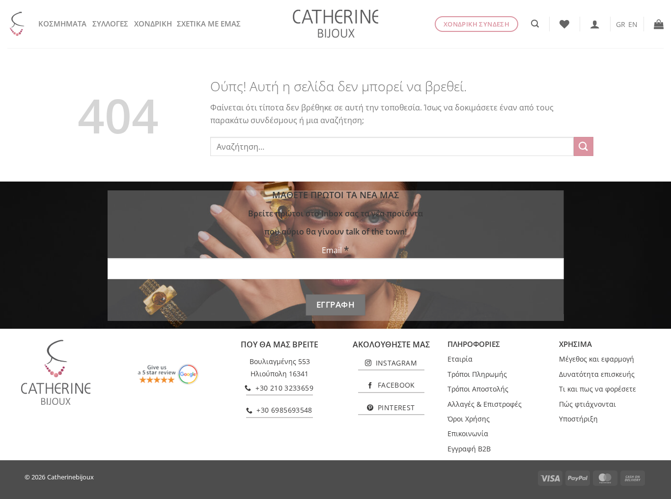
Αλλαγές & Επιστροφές (484, 404)
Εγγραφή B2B (469, 448)
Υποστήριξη (578, 418)
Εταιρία (460, 359)
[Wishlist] (564, 24)
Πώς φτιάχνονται (587, 404)
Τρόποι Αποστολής (477, 389)
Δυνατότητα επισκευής (597, 374)
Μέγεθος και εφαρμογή (596, 359)
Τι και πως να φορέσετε (597, 389)
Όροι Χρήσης (468, 418)
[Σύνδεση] (595, 24)
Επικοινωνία (467, 433)
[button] (535, 23)
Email (335, 250)
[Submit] (583, 146)
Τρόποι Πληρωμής (477, 374)
